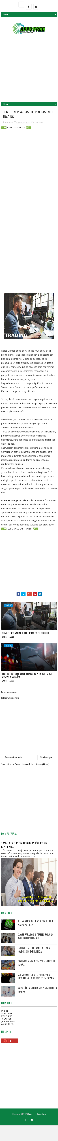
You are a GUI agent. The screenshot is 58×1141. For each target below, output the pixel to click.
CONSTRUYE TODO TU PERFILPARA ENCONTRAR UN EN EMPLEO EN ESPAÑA (35, 976)
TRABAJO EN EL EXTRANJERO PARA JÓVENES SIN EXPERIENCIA (24, 845)
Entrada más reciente (13, 757)
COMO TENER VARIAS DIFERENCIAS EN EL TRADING (25, 633)
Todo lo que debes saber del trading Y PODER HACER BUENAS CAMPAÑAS (27, 675)
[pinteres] (19, 1118)
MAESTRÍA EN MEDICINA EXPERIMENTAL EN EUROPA (37, 989)
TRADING (38, 122)
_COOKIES (6, 1018)
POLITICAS (6, 1016)
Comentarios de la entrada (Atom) (32, 764)
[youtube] (21, 4)
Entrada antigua (46, 757)
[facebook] (29, 6)
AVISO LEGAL (8, 1023)
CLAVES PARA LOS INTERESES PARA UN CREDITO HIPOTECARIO (35, 936)
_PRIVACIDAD (8, 1021)
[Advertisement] (29, 69)
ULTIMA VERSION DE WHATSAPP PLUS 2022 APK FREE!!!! (35, 922)
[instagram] (36, 6)
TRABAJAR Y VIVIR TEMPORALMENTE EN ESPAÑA (36, 963)
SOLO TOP (6, 1013)
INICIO (4, 1010)
